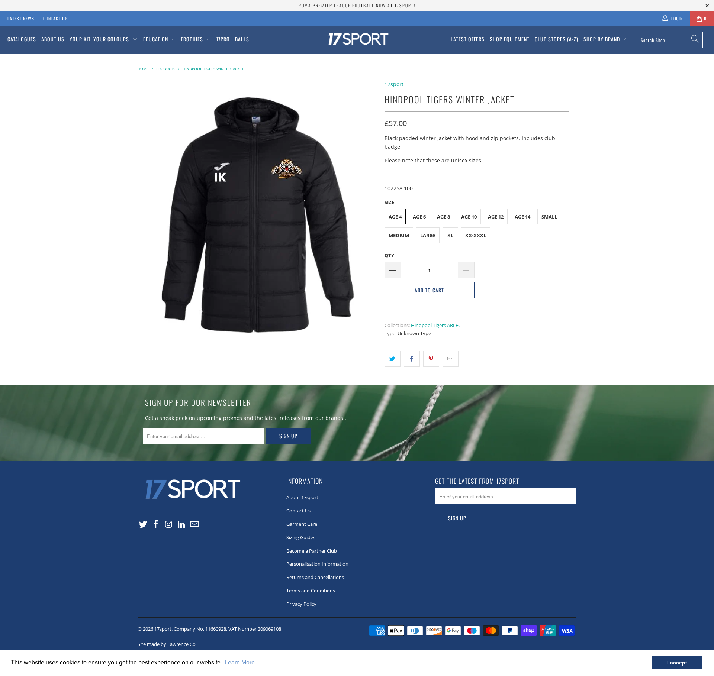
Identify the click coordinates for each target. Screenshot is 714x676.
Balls (242, 39)
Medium (399, 235)
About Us (52, 39)
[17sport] (357, 40)
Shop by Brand (602, 39)
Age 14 (522, 216)
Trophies (193, 39)
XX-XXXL (475, 235)
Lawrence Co (181, 644)
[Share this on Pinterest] (431, 358)
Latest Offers (468, 39)
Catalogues (21, 39)
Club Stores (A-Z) (556, 39)
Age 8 (443, 216)
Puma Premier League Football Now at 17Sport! (357, 5)
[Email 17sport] (194, 524)
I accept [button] (677, 663)
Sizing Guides (300, 537)
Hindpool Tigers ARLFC (436, 325)
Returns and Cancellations (315, 577)
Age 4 (395, 216)
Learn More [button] (240, 662)
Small (549, 216)
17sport (394, 84)
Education (156, 39)
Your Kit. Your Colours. (101, 39)
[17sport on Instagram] (168, 524)
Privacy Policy (301, 604)
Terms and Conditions (310, 590)
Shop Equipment (510, 39)
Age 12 (496, 216)
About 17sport (302, 497)
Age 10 (469, 216)
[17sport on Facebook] (156, 524)
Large (427, 235)
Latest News (20, 18)
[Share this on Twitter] (393, 358)
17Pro (223, 39)
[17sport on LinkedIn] (181, 524)
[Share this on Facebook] (412, 358)
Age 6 (419, 216)
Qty (389, 255)
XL (450, 235)
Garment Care (301, 524)
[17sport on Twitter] (143, 524)
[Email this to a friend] (451, 358)
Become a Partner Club (311, 550)
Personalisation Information (317, 563)
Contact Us (55, 18)
